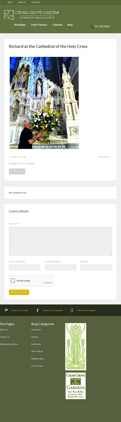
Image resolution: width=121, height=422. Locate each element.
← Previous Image (17, 157)
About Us (22, 2)
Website (84, 261)
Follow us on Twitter (19, 310)
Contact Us (35, 2)
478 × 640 (24, 163)
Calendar (57, 24)
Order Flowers (39, 24)
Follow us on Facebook (53, 310)
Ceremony (17, 171)
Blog (70, 24)
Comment (14, 223)
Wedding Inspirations (9, 344)
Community (36, 344)
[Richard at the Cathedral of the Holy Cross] (44, 103)
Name (17, 261)
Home (10, 2)
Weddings (20, 24)
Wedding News (37, 359)
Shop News (36, 330)
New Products (37, 351)
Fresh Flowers (37, 366)
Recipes (34, 337)
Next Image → (105, 157)
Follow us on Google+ (86, 310)
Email (52, 261)
